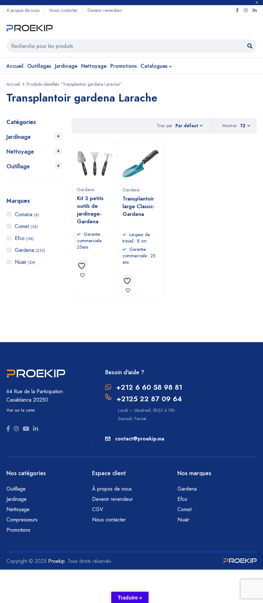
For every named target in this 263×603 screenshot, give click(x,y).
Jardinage (18, 137)
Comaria (27, 214)
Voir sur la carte (20, 410)
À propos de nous (22, 10)
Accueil (13, 84)
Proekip (56, 561)
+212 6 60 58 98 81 (149, 387)
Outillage (18, 166)
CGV (97, 509)
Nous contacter (63, 10)
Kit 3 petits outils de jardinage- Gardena (90, 210)
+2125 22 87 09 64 (149, 399)
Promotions (18, 530)
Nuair (25, 262)
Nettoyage (20, 151)
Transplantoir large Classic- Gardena (139, 206)
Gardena (30, 250)
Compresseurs (22, 519)
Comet (26, 226)
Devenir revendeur (105, 10)
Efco (24, 238)
